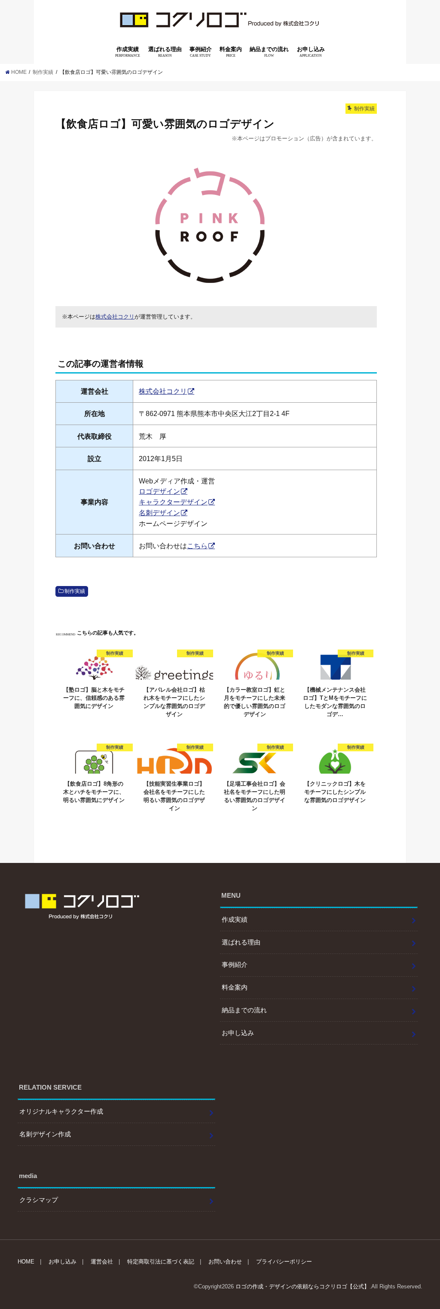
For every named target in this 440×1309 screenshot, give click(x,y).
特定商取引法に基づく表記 (160, 1261)
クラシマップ (38, 1200)
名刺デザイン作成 (45, 1134)
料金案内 (231, 52)
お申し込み (311, 52)
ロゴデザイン (159, 491)
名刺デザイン (159, 512)
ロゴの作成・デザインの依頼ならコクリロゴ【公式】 (302, 1286)
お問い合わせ (225, 1261)
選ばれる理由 (165, 52)
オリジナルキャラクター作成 (61, 1111)
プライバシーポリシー (284, 1261)
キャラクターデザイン (173, 502)
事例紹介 (200, 52)
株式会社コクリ (114, 316)
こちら (197, 546)
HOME (26, 1261)
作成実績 (127, 52)
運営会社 (102, 1261)
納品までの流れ (269, 52)
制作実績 (74, 591)
